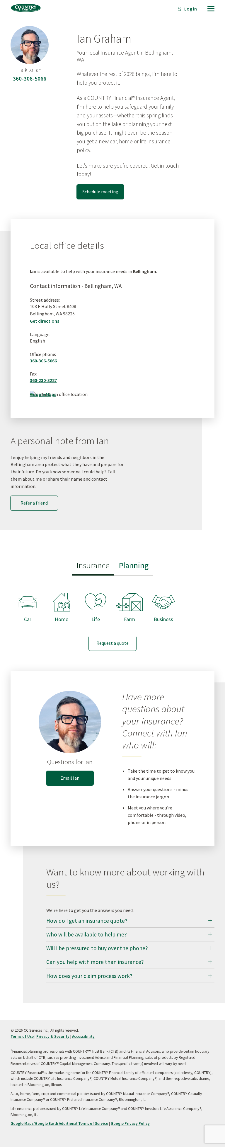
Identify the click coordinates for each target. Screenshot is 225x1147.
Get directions (44, 321)
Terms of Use (22, 1036)
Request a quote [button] (112, 643)
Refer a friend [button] (34, 503)
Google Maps (43, 394)
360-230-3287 (43, 380)
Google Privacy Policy (130, 1123)
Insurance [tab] (93, 565)
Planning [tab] (134, 565)
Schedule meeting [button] (100, 191)
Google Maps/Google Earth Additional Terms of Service (59, 1123)
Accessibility (83, 1036)
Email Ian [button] (69, 778)
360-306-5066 (29, 78)
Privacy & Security (52, 1036)
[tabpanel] (112, 616)
